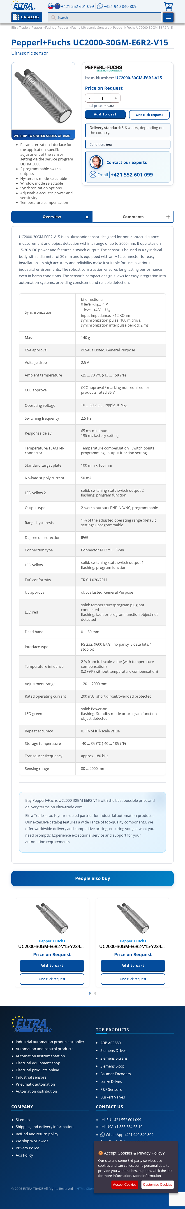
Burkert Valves (112, 1097)
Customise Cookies (157, 1184)
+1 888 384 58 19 (127, 1126)
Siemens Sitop (112, 1066)
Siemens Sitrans (114, 1058)
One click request (149, 115)
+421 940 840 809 (120, 6)
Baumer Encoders (115, 1073)
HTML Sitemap (88, 1188)
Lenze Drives (111, 1081)
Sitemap (23, 1119)
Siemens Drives (113, 1050)
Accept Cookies (124, 1184)
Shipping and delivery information (45, 1126)
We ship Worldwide (32, 1140)
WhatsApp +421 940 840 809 (129, 1134)
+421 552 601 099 (132, 174)
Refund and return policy (37, 1133)
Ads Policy (24, 1155)
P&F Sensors (111, 1089)
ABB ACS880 (110, 1042)
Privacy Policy (27, 1147)
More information (147, 1175)
